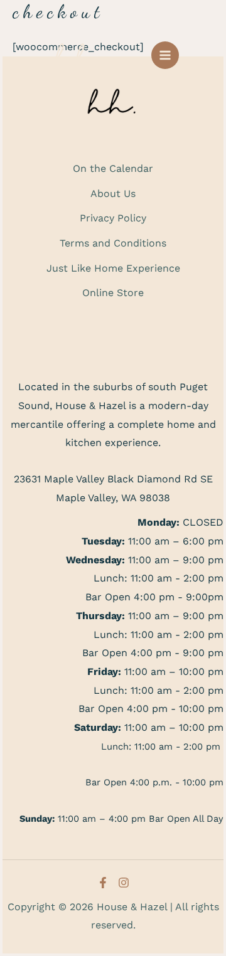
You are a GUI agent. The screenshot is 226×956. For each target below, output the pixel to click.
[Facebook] (103, 882)
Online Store (113, 293)
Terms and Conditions (113, 243)
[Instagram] (123, 882)
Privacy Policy (113, 218)
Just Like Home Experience (113, 268)
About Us (113, 193)
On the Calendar (113, 168)
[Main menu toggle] (165, 55)
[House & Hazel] (78, 54)
